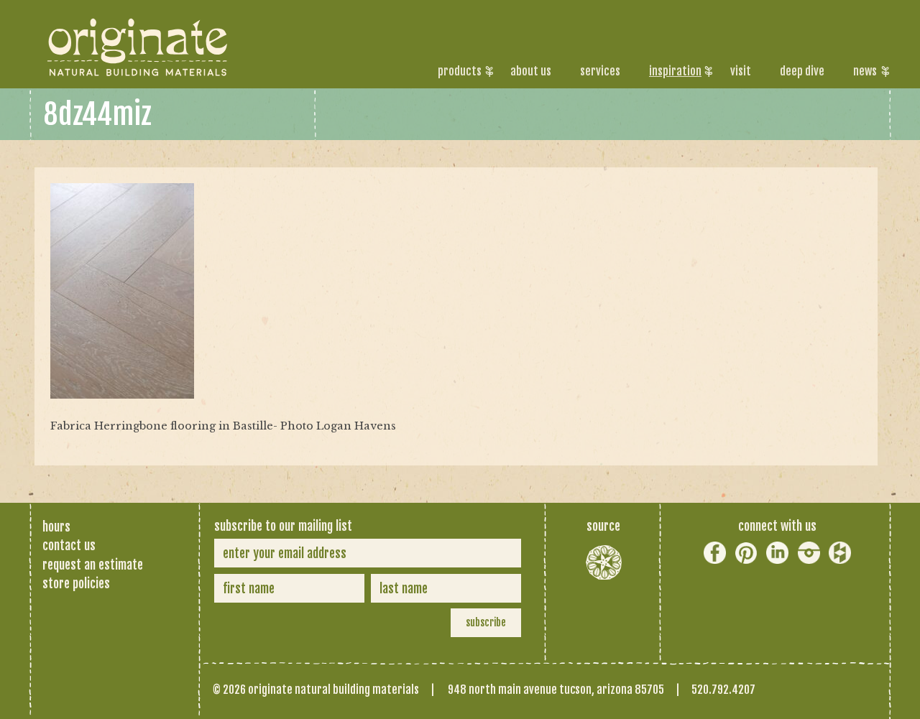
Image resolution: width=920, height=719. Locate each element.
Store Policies (76, 583)
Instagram (809, 553)
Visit (740, 71)
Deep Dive (802, 71)
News (865, 71)
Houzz (840, 553)
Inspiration (675, 71)
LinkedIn (777, 553)
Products (460, 71)
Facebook (715, 553)
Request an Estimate (92, 564)
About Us (530, 71)
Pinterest (746, 553)
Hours (56, 526)
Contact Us (69, 545)
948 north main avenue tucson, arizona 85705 (556, 689)
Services (600, 71)
